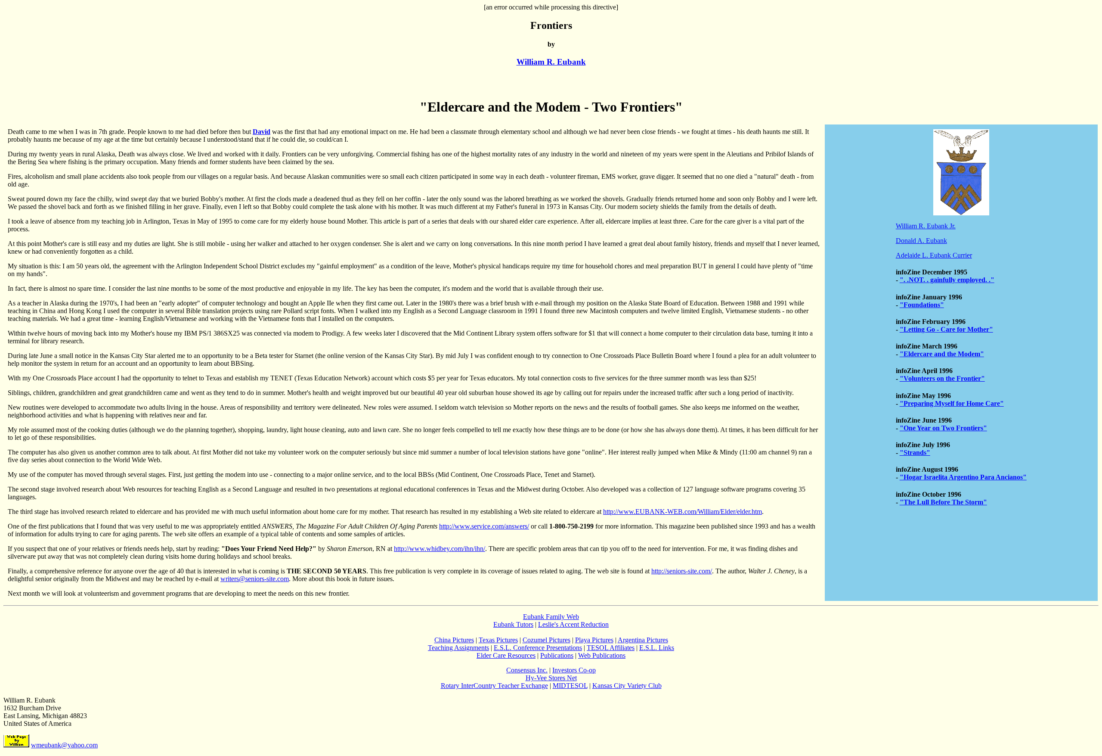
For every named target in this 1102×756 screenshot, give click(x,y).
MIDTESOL (570, 685)
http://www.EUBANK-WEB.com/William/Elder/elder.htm (682, 511)
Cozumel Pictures (546, 640)
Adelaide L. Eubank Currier (934, 255)
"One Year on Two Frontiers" (943, 428)
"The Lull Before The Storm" (943, 502)
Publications (556, 655)
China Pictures (454, 640)
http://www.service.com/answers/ (484, 526)
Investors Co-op (574, 670)
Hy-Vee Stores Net (551, 677)
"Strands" (915, 452)
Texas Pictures (498, 640)
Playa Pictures (594, 640)
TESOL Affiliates (611, 647)
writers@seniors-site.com (254, 578)
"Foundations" (922, 304)
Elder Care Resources (506, 655)
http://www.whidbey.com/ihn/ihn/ (439, 548)
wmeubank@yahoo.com (64, 745)
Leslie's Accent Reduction (573, 624)
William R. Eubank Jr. (926, 226)
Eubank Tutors (513, 624)
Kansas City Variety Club (627, 685)
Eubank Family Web (551, 616)
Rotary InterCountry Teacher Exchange (494, 685)
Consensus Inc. (527, 670)
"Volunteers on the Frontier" (942, 378)
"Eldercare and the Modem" (942, 354)
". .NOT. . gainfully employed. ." (947, 279)
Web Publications (601, 655)
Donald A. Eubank (921, 240)
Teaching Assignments (458, 647)
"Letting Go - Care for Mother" (946, 329)
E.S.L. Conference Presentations (538, 647)
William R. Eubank (551, 61)
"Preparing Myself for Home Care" (952, 403)
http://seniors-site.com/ (681, 571)
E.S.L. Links (656, 647)
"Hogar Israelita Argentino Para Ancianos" (963, 477)
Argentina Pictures (643, 640)
